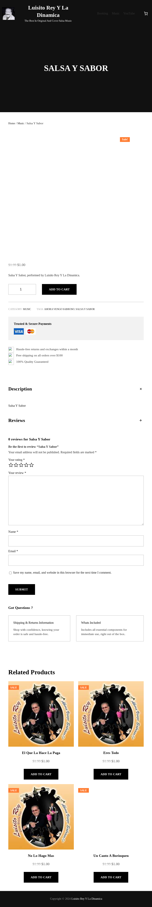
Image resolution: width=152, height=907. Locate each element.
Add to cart (59, 289)
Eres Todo (110, 838)
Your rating (16, 459)
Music (20, 123)
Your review (17, 473)
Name (13, 531)
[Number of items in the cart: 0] (146, 13)
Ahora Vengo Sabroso (59, 309)
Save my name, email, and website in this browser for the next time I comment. (62, 572)
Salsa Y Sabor (85, 309)
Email (13, 551)
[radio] (10, 465)
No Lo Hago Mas (19, 900)
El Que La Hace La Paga (19, 712)
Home (11, 123)
